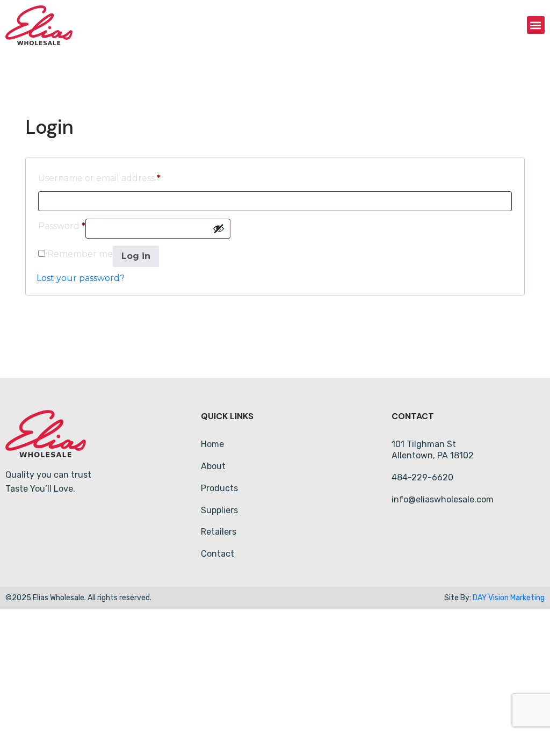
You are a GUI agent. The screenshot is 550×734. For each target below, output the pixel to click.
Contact (217, 554)
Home (212, 444)
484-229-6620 (422, 477)
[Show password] (219, 228)
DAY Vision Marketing (509, 597)
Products (219, 488)
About (213, 466)
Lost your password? (81, 278)
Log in (135, 256)
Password (61, 224)
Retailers (218, 532)
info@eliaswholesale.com (443, 499)
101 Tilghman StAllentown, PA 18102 (433, 449)
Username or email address (99, 176)
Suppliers (219, 510)
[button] (536, 25)
